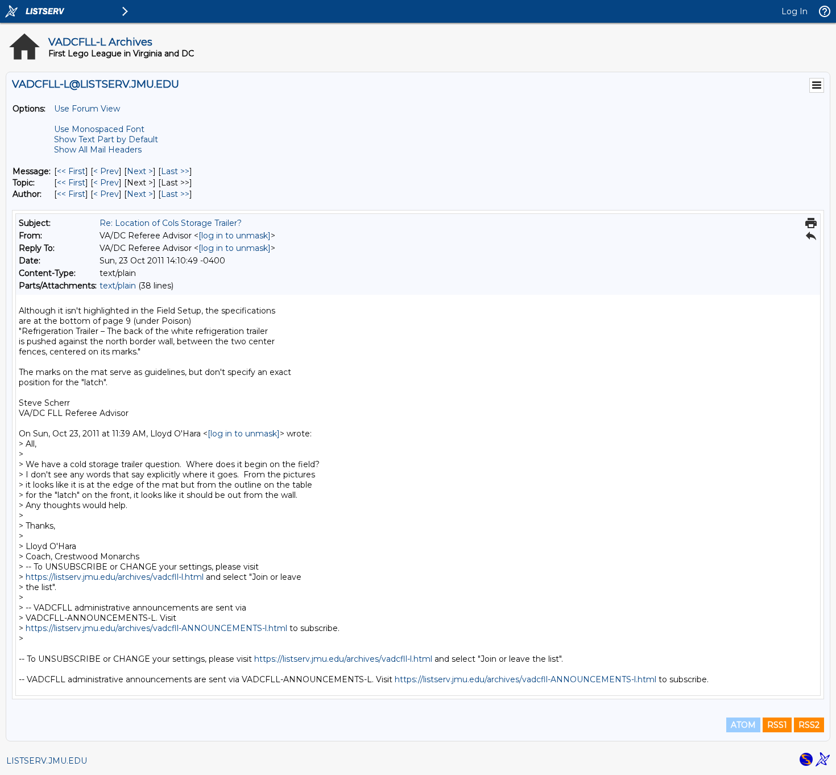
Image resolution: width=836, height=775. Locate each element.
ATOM (743, 725)
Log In (794, 11)
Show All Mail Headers (98, 150)
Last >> (175, 171)
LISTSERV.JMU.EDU (46, 761)
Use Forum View (87, 109)
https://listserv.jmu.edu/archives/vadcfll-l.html (115, 577)
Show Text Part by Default (106, 139)
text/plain (118, 286)
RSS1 (777, 725)
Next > (140, 171)
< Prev (106, 171)
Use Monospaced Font (99, 129)
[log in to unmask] (234, 235)
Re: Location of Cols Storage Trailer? (171, 223)
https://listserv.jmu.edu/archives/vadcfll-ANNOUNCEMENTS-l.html (156, 628)
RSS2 (809, 725)
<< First (71, 171)
